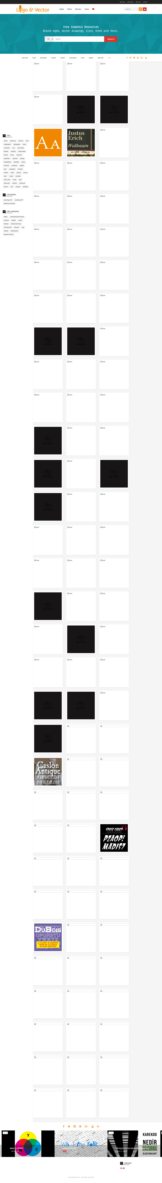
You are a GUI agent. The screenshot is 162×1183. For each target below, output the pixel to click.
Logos (61, 9)
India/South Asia (16, 224)
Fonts (69, 9)
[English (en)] (124, 1168)
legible (22, 165)
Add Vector (130, 2)
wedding (25, 187)
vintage (18, 187)
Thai (23, 227)
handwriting (7, 162)
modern (53, 58)
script (34, 58)
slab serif (7, 183)
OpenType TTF (19, 200)
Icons (87, 9)
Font (64, 1151)
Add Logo (122, 2)
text (12, 187)
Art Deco (20, 141)
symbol (62, 58)
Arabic (5, 217)
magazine (12, 169)
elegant (13, 151)
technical (22, 183)
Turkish (6, 231)
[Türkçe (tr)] (121, 1168)
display (6, 151)
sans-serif (25, 58)
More (109, 58)
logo (5, 169)
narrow (6, 173)
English (13, 220)
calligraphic (7, 144)
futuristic (19, 155)
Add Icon (138, 2)
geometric (7, 158)
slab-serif (100, 58)
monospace (72, 58)
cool (13, 148)
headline (16, 162)
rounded (18, 176)
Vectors (78, 9)
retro (5, 176)
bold (27, 141)
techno (6, 187)
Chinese (6, 220)
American (13, 141)
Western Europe (8, 234)
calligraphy (16, 144)
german (15, 158)
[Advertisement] (16, 97)
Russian (16, 227)
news (12, 173)
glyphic (91, 58)
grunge (22, 158)
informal (6, 165)
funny (82, 58)
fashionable (21, 151)
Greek (20, 220)
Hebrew (6, 224)
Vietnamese (14, 231)
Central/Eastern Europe (17, 217)
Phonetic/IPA (7, 227)
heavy (23, 162)
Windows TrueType (9, 203)
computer (7, 148)
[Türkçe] (93, 10)
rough (11, 176)
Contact (145, 2)
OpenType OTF (8, 200)
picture (19, 173)
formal (6, 155)
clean (24, 144)
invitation (14, 165)
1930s (5, 141)
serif (20, 180)
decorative (43, 58)
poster (25, 173)
